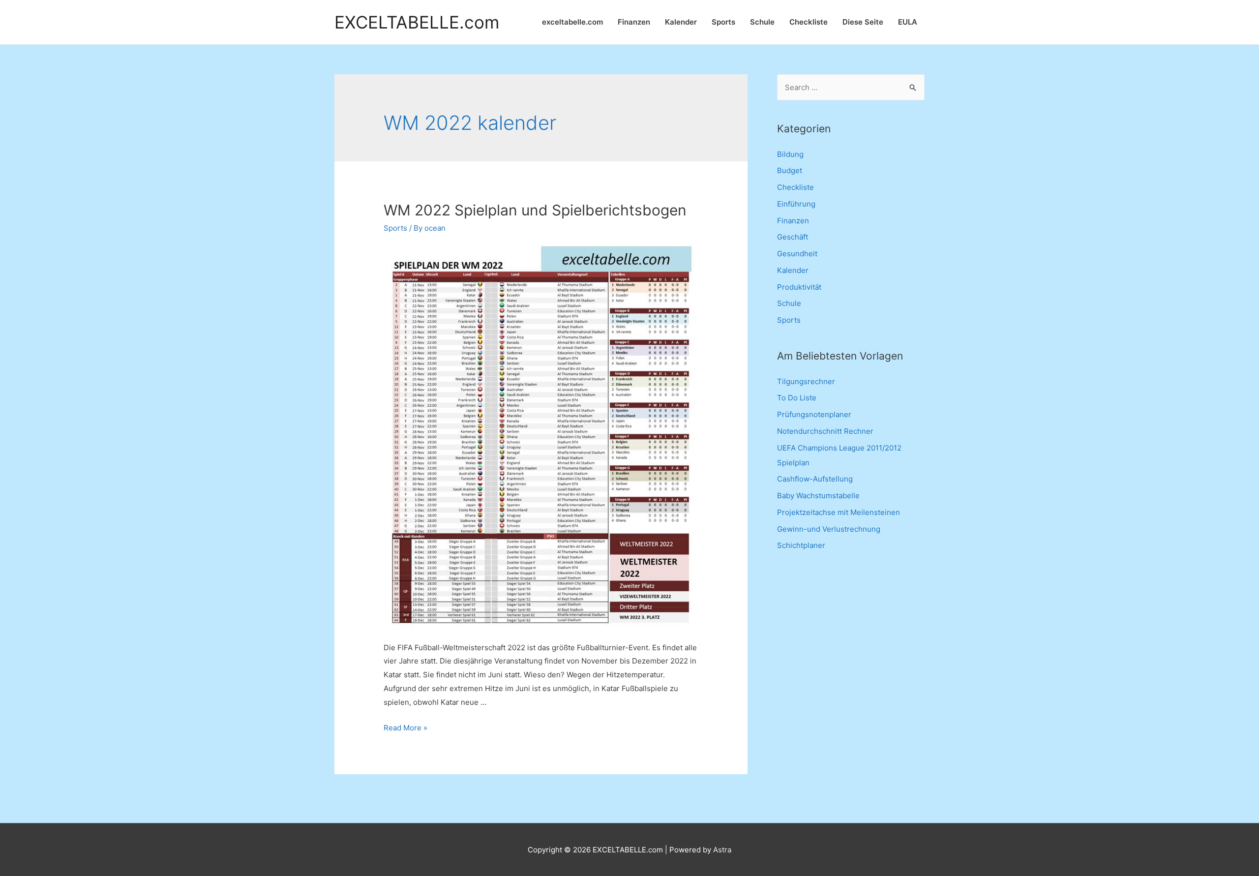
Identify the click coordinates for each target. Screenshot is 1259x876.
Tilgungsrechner (806, 381)
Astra (722, 849)
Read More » (405, 727)
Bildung (790, 154)
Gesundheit (797, 253)
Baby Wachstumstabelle (818, 495)
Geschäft (792, 237)
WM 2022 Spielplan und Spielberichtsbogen (535, 210)
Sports (723, 22)
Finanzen (634, 22)
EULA (907, 22)
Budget (789, 170)
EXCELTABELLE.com (416, 22)
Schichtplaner (801, 545)
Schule (762, 22)
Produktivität (799, 287)
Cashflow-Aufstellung (815, 478)
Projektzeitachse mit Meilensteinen (838, 512)
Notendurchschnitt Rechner (825, 431)
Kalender (681, 22)
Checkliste (808, 22)
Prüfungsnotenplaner (814, 414)
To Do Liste (796, 397)
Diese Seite (862, 22)
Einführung (796, 204)
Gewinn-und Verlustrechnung (828, 529)
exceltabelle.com (572, 22)
